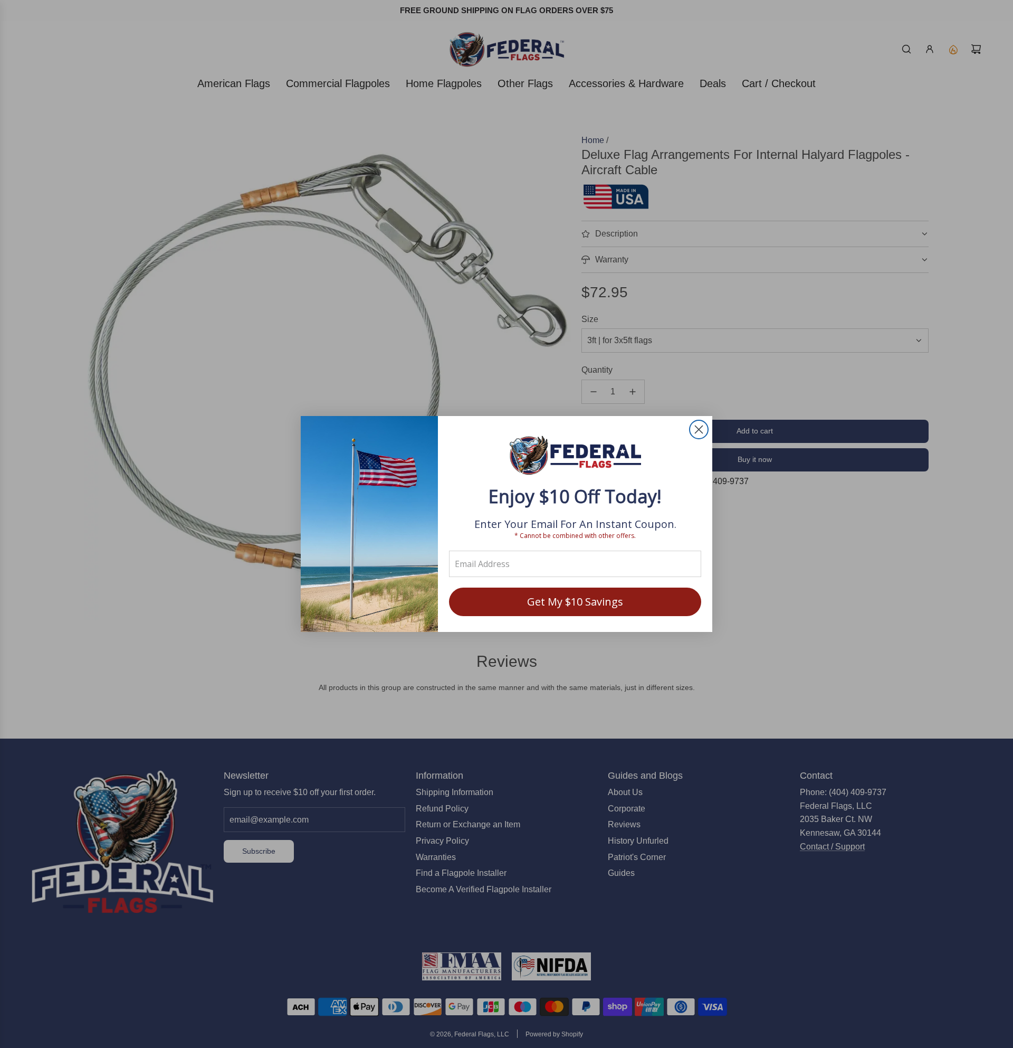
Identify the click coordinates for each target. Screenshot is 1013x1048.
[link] (575, 456)
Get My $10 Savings (575, 601)
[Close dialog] (699, 429)
